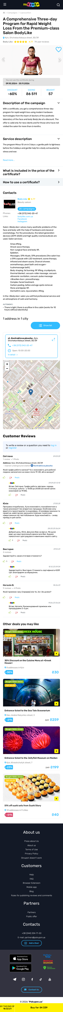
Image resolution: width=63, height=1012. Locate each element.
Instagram (22, 221)
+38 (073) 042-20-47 (22, 345)
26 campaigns (27, 208)
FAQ (31, 879)
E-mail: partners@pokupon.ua (31, 937)
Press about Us (31, 841)
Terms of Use (31, 849)
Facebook (22, 219)
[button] (31, 392)
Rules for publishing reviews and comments (31, 895)
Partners (32, 912)
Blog (31, 891)
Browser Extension (31, 883)
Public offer (31, 916)
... (9, 160)
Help (31, 874)
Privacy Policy (31, 853)
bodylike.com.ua (25, 216)
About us (31, 845)
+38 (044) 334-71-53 (31, 933)
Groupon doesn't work (31, 858)
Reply (17, 478)
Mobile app (32, 887)
